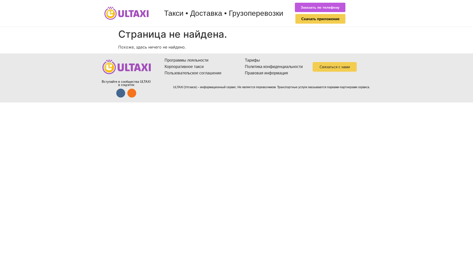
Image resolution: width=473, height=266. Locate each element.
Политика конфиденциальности (274, 67)
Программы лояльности (186, 60)
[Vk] (120, 93)
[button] (320, 7)
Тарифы (252, 60)
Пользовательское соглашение (193, 73)
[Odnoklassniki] (131, 93)
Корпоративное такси (184, 67)
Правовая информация (266, 73)
